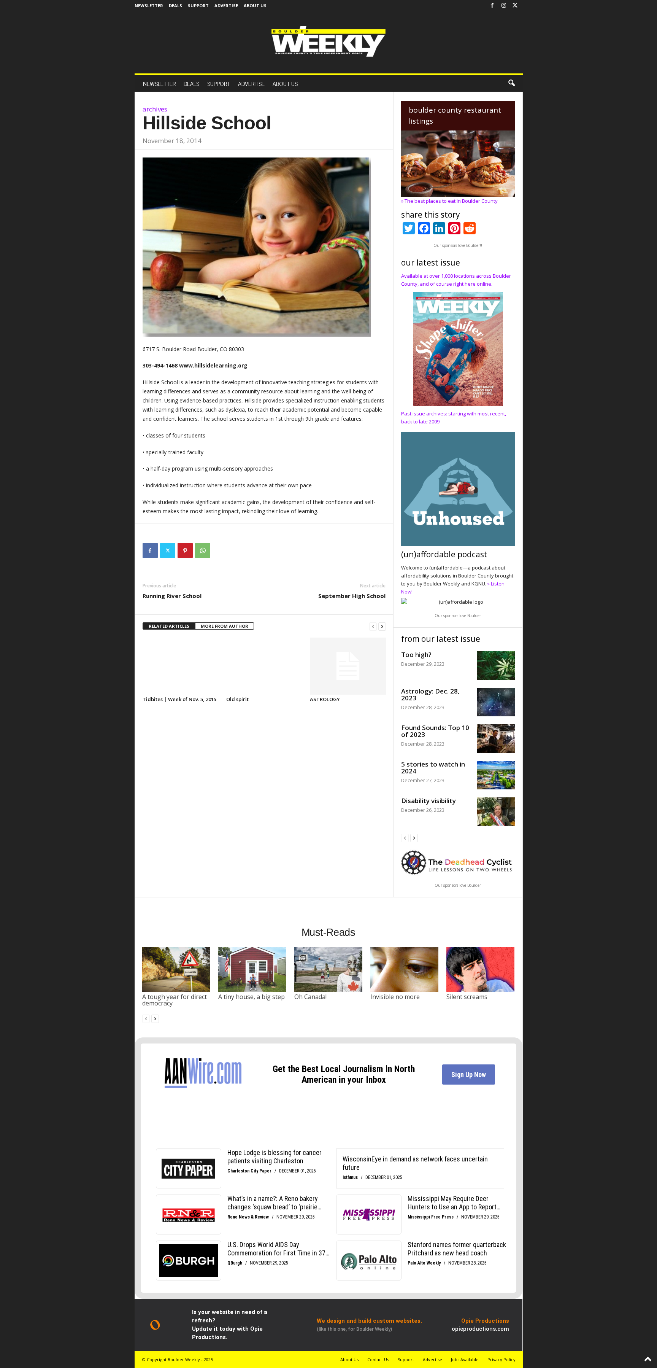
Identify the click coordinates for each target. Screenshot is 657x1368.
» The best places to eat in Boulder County (449, 200)
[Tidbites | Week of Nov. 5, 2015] (181, 666)
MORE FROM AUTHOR (224, 626)
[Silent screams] (480, 969)
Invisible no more (395, 997)
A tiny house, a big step (251, 997)
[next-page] (382, 626)
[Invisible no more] (404, 969)
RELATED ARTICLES (169, 626)
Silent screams (466, 997)
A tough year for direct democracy (174, 1000)
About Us (255, 5)
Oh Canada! (310, 997)
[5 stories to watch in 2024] (496, 775)
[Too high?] (496, 665)
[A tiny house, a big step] (252, 969)
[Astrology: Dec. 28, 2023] (496, 702)
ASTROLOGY (325, 699)
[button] (511, 83)
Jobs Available (465, 1359)
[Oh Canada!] (328, 969)
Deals (175, 5)
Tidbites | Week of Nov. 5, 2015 (179, 699)
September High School (352, 596)
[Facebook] (492, 5)
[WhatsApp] (202, 550)
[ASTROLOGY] (348, 666)
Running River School (172, 596)
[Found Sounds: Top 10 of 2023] (496, 738)
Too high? (416, 654)
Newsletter (149, 5)
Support (198, 5)
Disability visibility (428, 800)
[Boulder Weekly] (328, 41)
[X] (515, 5)
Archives (155, 109)
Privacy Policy (501, 1359)
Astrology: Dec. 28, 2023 (430, 694)
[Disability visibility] (496, 811)
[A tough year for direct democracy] (176, 969)
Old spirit (237, 699)
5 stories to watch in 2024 (433, 767)
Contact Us (378, 1359)
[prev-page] (373, 626)
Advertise (226, 5)
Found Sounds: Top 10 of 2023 (435, 731)
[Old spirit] (264, 666)
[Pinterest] (185, 550)
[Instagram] (503, 5)
